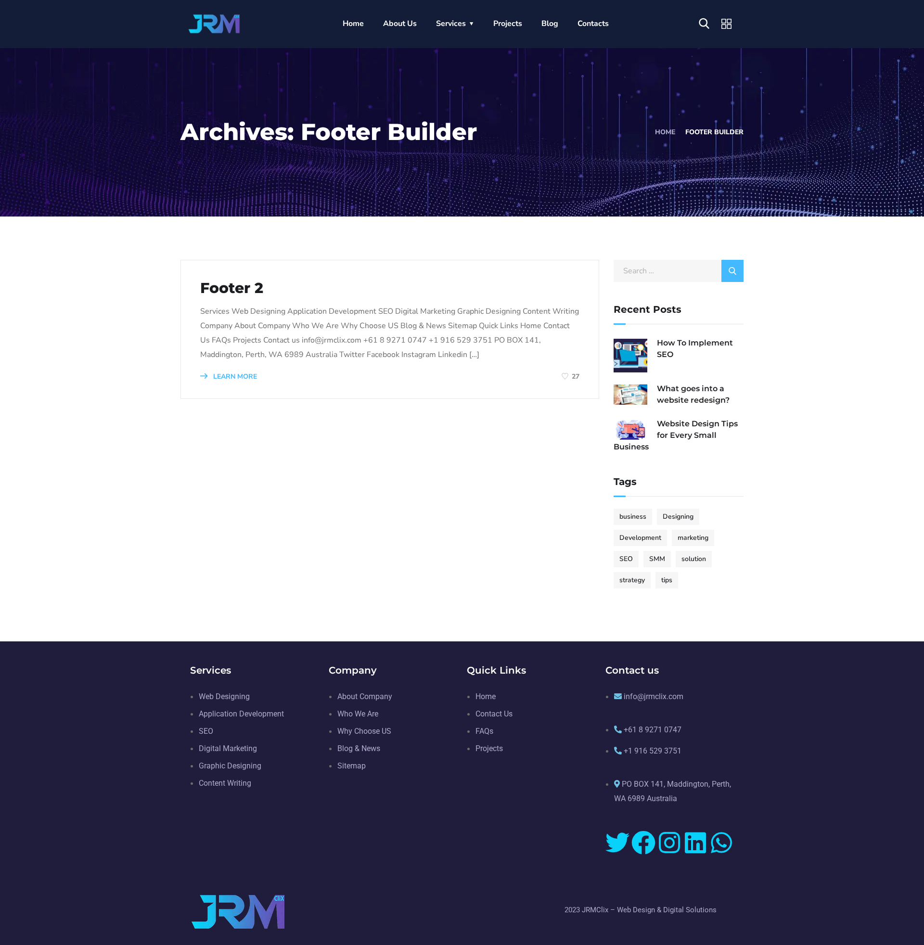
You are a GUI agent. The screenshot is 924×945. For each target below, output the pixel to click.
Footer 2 (231, 288)
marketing (693, 537)
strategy (632, 580)
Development (640, 537)
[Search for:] (679, 271)
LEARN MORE (234, 376)
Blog (549, 23)
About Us (400, 23)
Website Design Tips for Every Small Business (676, 435)
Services (451, 23)
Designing (678, 516)
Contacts (593, 23)
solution (693, 558)
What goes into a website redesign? (693, 394)
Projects (507, 23)
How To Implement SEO (695, 348)
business (632, 516)
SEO (626, 558)
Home (353, 23)
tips (666, 580)
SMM (657, 558)
